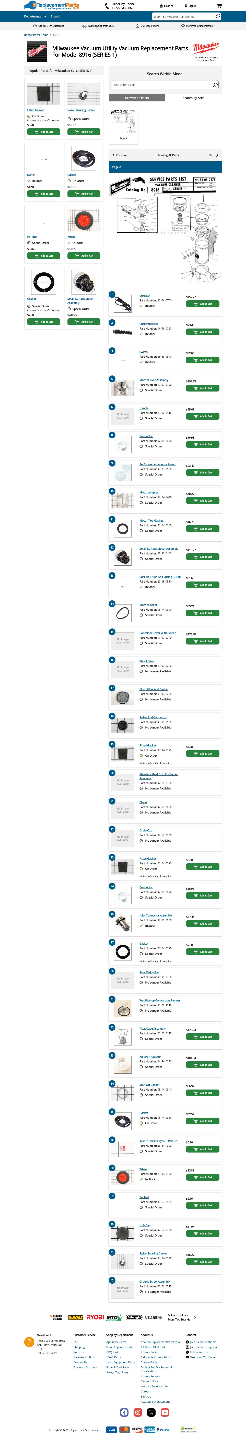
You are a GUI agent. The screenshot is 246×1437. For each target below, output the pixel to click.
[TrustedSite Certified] (188, 1429)
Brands (55, 16)
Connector (146, 436)
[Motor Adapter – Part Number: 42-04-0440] (123, 500)
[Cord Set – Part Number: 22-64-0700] (123, 304)
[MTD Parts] (114, 1317)
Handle (143, 408)
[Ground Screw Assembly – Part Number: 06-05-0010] (123, 1290)
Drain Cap (145, 830)
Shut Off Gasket (149, 1085)
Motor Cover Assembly (153, 380)
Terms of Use (149, 1381)
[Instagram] (138, 1412)
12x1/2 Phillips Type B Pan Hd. (158, 1141)
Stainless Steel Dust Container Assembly (158, 776)
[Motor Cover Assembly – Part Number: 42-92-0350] (123, 388)
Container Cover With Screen (157, 633)
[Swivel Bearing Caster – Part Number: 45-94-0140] (83, 93)
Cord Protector (148, 324)
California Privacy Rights (156, 1357)
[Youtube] (165, 1412)
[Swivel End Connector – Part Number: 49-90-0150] (123, 725)
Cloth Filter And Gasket (153, 689)
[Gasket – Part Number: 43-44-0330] (83, 158)
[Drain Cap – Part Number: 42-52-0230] (123, 838)
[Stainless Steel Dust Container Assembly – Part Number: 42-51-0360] (123, 782)
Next (212, 155)
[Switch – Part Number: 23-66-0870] (43, 158)
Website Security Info (154, 1386)
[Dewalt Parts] (75, 1317)
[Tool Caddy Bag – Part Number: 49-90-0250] (123, 980)
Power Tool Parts (117, 1372)
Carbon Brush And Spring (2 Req (160, 577)
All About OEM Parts (154, 1347)
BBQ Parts (113, 1352)
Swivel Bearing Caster (81, 110)
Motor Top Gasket (151, 520)
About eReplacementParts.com (160, 1342)
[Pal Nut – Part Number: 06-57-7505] (43, 220)
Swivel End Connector (153, 717)
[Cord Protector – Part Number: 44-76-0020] (123, 332)
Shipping (79, 1347)
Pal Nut (32, 237)
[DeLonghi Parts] (134, 1317)
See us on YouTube (202, 1357)
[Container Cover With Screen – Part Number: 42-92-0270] (123, 641)
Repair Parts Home (36, 35)
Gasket (71, 175)
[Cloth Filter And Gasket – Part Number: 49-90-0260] (123, 697)
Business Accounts (85, 1367)
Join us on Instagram (203, 1347)
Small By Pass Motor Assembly (80, 301)
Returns (79, 1352)
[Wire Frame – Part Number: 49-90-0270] (123, 669)
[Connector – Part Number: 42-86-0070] (123, 444)
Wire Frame (146, 661)
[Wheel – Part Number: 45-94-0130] (83, 220)
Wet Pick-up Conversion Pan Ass (160, 1000)
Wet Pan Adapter (150, 1057)
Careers (146, 1391)
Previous (121, 155)
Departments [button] (32, 16)
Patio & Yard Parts (117, 1367)
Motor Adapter (148, 492)
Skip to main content (123, 17)
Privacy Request (151, 1376)
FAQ (76, 1342)
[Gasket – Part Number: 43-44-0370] (43, 282)
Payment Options (85, 1357)
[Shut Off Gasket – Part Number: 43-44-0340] (123, 1093)
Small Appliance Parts (120, 1347)
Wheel (71, 237)
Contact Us (80, 1362)
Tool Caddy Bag (149, 972)
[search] (218, 15)
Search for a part (124, 85)
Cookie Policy (149, 1362)
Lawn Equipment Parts (120, 1362)
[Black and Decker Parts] (56, 1317)
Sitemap (146, 1396)
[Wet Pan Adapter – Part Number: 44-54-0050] (123, 1065)
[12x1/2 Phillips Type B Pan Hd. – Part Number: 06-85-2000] (123, 1149)
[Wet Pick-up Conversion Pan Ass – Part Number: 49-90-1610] (123, 1008)
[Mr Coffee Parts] (153, 1317)
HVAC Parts (113, 1357)
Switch (31, 175)
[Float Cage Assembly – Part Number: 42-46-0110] (123, 1037)
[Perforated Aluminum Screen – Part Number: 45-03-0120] (123, 472)
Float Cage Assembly (152, 1028)
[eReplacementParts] (51, 5)
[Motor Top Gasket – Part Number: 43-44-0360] (123, 529)
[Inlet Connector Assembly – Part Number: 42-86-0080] (123, 923)
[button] (219, 5)
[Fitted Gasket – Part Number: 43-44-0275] (43, 93)
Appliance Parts (116, 1342)
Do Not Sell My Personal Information (156, 1369)
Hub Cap (144, 1225)
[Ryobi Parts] (95, 1317)
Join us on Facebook (203, 1342)
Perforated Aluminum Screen (157, 464)
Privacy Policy (149, 1352)
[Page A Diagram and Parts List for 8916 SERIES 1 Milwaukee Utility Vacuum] (165, 229)
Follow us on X (199, 1352)
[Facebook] (124, 1412)
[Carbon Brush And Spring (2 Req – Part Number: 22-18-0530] (123, 585)
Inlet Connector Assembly (155, 915)
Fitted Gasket (35, 110)
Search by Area (193, 98)
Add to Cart (47, 132)
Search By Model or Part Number (175, 16)
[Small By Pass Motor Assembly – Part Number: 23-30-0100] (83, 282)
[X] (151, 1412)
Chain (143, 802)
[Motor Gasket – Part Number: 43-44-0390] (123, 613)
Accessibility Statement (155, 1401)
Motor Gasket (148, 605)
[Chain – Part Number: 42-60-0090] (123, 810)
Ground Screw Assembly (154, 1281)
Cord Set (144, 296)
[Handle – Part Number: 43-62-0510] (123, 416)
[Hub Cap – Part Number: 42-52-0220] (123, 1233)
